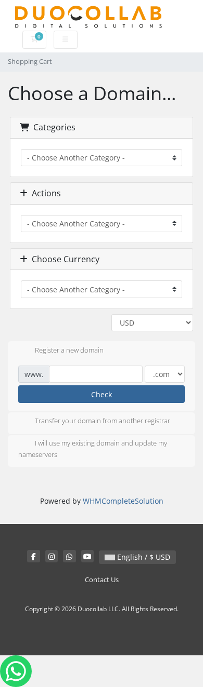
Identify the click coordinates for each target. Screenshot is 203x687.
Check (101, 394)
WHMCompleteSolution (123, 501)
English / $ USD (142, 557)
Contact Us (102, 579)
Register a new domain (69, 350)
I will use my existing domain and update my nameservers (92, 449)
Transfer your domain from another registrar (102, 421)
